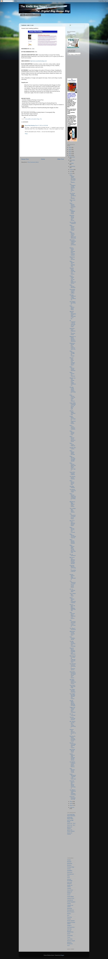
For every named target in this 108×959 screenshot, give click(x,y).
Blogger (62, 955)
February (72, 807)
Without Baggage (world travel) (72, 211)
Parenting (69, 917)
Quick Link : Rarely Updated (70, 830)
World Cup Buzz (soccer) (72, 258)
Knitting (69, 903)
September (72, 166)
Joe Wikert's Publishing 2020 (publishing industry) (73, 792)
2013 (70, 149)
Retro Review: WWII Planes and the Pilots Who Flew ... (73, 549)
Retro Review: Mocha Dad (72, 482)
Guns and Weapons (69, 883)
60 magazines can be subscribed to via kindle (72, 323)
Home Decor (70, 890)
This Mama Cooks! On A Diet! (73, 490)
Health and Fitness (69, 886)
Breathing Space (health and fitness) (72, 218)
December (72, 157)
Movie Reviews (70, 911)
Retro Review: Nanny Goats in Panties (72, 228)
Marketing (69, 908)
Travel (68, 937)
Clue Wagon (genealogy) (73, 303)
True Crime (69, 939)
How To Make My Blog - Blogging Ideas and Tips (72, 607)
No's (68, 915)
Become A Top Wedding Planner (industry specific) (72, 560)
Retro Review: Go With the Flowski (72, 353)
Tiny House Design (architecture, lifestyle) (73, 196)
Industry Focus (70, 898)
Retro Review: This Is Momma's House (72, 439)
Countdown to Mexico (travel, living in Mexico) (72, 764)
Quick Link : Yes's (71, 823)
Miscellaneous (70, 910)
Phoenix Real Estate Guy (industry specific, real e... (72, 361)
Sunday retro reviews (73, 448)
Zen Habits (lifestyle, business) (72, 690)
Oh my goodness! (73, 555)
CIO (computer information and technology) (73, 623)
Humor (68, 894)
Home (23, 15)
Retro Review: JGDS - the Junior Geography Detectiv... (73, 179)
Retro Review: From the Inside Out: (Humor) (72, 398)
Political (69, 918)
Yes (41, 119)
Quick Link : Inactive (70, 833)
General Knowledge (69, 880)
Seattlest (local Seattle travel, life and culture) (72, 271)
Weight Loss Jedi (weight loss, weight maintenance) (73, 381)
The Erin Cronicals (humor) (72, 718)
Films (68, 875)
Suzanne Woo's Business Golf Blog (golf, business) (72, 651)
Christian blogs (70, 867)
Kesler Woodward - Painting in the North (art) (73, 777)
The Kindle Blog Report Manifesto (71, 815)
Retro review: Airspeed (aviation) (72, 427)
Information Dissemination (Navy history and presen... (73, 674)
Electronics (69, 872)
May (71, 801)
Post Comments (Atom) (33, 162)
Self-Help (69, 929)
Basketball (69, 863)
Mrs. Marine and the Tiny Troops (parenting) (73, 724)
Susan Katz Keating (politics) (72, 473)
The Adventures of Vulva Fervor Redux (73, 516)
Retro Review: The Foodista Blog (72, 264)
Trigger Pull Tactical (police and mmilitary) (72, 710)
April (71, 803)
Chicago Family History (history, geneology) (73, 390)
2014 (70, 147)
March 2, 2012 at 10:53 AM (41, 125)
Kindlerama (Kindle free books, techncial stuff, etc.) (72, 346)
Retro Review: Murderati (72, 286)
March (71, 805)
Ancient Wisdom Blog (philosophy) (73, 577)
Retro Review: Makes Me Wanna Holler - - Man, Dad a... (73, 467)
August (72, 169)
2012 (70, 151)
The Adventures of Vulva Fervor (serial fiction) (73, 584)
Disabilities (69, 870)
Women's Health (71, 940)
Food (68, 877)
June (71, 173)
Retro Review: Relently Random (72, 541)
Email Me (37, 15)
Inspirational (70, 900)
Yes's (68, 945)
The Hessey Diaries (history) (72, 477)
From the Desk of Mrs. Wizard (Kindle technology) (72, 784)
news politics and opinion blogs (32, 119)
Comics (69, 868)
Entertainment (70, 874)
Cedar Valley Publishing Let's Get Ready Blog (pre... (73, 406)
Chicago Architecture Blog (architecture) (73, 297)
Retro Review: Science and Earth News (72, 206)
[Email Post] (24, 117)
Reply (26, 133)
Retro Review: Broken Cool (72, 433)
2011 (70, 153)
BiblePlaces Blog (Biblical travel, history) (72, 504)
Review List (30, 15)
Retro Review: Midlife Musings (72, 452)
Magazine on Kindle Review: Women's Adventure (73, 339)
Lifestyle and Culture (70, 906)
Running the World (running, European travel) (72, 739)
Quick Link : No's (71, 825)
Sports (68, 933)
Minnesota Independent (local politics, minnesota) (73, 242)
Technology (70, 935)
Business (69, 865)
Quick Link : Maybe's (70, 827)
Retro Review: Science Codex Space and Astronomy (73, 235)
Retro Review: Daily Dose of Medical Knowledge (73, 496)
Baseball (69, 861)
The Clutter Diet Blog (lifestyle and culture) (72, 696)
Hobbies (69, 888)
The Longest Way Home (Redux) (73, 510)
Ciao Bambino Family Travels (72, 770)
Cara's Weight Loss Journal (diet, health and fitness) (73, 279)
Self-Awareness (70, 927)
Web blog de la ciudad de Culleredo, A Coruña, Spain (73, 658)
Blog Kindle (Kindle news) (72, 751)
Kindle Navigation (71, 901)
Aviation (69, 860)
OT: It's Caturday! (72, 714)
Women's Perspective (70, 943)
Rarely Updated (70, 920)
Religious (69, 925)
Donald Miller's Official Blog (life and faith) (72, 703)
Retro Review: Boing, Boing (72, 307)
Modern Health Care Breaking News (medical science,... (73, 251)
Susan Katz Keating (30, 125)
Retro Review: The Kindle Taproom (73, 536)
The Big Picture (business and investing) (72, 644)
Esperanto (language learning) (73, 798)
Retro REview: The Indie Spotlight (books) (72, 459)
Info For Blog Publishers (73, 223)
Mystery (69, 913)
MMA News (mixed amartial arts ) (72, 633)
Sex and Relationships (70, 931)
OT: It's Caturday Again (72, 590)
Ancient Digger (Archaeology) (72, 412)
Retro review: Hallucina (72, 444)
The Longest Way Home (73, 594)
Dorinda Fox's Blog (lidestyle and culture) (73, 745)
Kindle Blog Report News (70, 818)
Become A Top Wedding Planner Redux (72, 523)
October (72, 163)
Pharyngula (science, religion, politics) (72, 291)
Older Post (60, 159)
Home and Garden (69, 892)
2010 (70, 155)
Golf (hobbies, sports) (72, 638)
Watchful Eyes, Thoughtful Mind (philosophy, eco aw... (73, 315)
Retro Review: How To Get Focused (72, 530)
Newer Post (25, 159)
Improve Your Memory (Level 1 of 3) (73, 732)
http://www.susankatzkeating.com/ (38, 61)
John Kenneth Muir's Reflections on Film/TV (72, 615)
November (72, 160)
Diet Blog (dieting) (72, 487)
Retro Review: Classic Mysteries (72, 368)
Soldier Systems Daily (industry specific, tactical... (72, 757)
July (71, 171)
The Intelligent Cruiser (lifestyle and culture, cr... (72, 188)
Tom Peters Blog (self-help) (73, 686)
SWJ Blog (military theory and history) (73, 681)
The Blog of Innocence (73, 629)
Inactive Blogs (70, 896)
